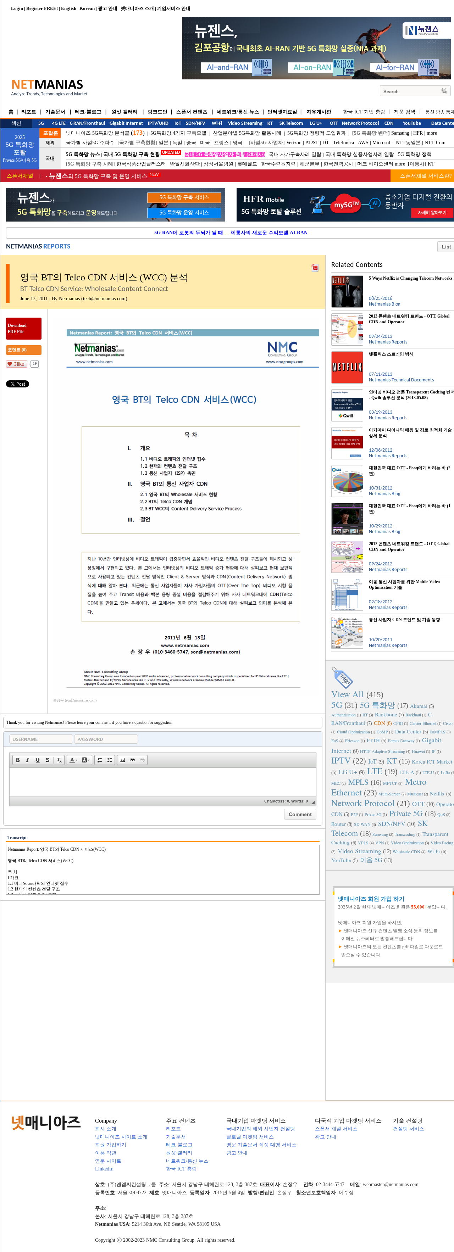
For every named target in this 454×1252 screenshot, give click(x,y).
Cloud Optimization (353, 731)
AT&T (312, 142)
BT (365, 714)
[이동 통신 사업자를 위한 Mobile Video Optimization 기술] (347, 581)
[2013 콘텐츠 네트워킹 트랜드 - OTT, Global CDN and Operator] (347, 316)
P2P (354, 814)
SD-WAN (362, 824)
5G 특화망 (377, 705)
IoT (372, 761)
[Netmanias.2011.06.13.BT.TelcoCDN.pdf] (315, 266)
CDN (379, 722)
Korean (87, 8)
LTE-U (428, 772)
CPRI (398, 723)
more (432, 133)
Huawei (418, 751)
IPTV (341, 760)
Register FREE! (42, 8)
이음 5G (371, 859)
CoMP (382, 731)
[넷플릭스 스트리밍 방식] (347, 354)
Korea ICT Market (432, 761)
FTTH (373, 740)
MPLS (358, 782)
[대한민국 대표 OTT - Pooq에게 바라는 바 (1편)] (347, 505)
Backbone (386, 714)
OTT (418, 803)
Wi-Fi (433, 851)
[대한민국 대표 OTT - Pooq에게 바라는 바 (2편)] (347, 467)
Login (17, 8)
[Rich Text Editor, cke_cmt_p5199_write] (163, 782)
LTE (374, 771)
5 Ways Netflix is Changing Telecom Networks (411, 278)
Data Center (408, 731)
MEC (335, 783)
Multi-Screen (389, 794)
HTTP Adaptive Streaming (382, 751)
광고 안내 (107, 8)
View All (347, 694)
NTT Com (435, 142)
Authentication (343, 714)
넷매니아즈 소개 (137, 8)
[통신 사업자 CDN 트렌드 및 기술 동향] (347, 619)
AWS (363, 142)
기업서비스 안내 (173, 8)
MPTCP (390, 783)
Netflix (437, 793)
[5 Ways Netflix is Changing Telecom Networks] (347, 278)
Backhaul (413, 714)
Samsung (400, 133)
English (68, 8)
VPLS (363, 842)
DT (325, 142)
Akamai (418, 705)
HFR (418, 133)
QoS (441, 814)
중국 (191, 142)
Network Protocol (363, 803)
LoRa (445, 772)
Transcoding (405, 834)
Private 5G (406, 813)
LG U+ (348, 771)
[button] (18, 760)
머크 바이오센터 (375, 164)
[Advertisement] (393, 1041)
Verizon (293, 142)
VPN (379, 842)
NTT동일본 (408, 142)
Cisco (448, 723)
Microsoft (382, 142)
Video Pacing (442, 842)
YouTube (341, 859)
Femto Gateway (401, 740)
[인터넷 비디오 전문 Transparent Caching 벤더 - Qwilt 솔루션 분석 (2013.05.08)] (347, 392)
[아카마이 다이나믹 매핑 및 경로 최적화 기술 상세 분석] (347, 429)
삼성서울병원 (218, 164)
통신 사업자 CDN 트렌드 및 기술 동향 (404, 619)
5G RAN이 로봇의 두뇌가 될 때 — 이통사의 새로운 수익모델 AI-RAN (231, 232)
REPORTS (56, 246)
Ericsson (352, 740)
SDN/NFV (391, 823)
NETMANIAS (24, 246)
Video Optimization (407, 842)
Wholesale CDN (406, 851)
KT (431, 164)
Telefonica (343, 142)
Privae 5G (373, 814)
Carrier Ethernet (423, 723)
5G (336, 704)
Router (338, 823)
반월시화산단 (185, 164)
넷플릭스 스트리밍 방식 (391, 354)
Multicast (415, 794)
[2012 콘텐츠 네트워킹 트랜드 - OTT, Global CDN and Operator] (347, 543)
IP (434, 751)
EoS (334, 740)
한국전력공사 (338, 164)
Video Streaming (359, 850)
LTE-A (406, 772)
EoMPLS (437, 731)
